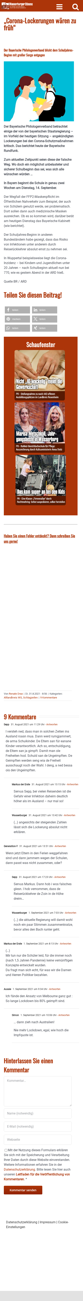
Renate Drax (16, 693)
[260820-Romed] (40, 405)
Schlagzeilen (30, 697)
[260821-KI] (40, 352)
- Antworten (51, 724)
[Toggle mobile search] (75, 6)
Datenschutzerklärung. (20, 1169)
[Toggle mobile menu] (59, 6)
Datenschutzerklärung (21, 1222)
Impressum (48, 1222)
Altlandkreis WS (13, 697)
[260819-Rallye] (41, 457)
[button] (17, 309)
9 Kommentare (48, 697)
